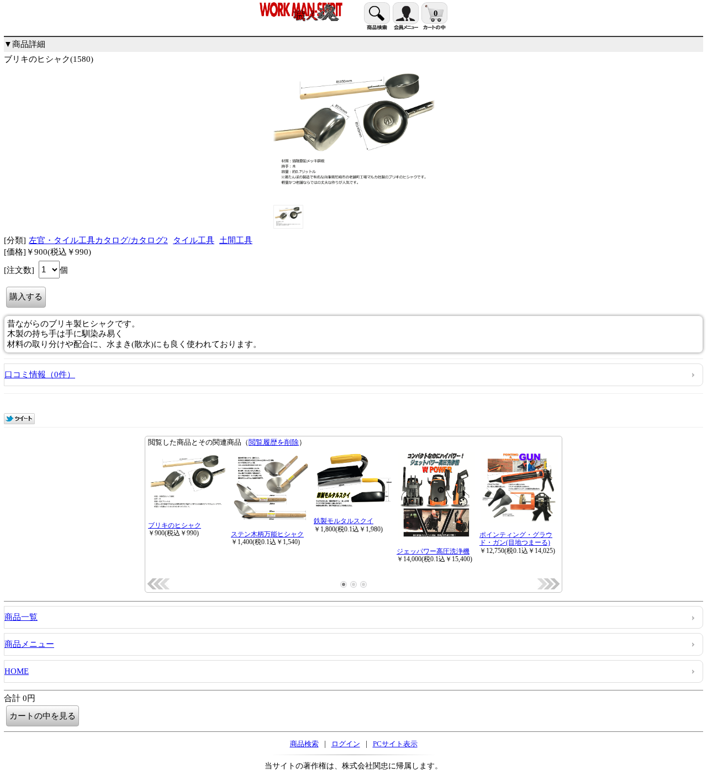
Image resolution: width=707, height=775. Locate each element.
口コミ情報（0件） (39, 374)
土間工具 (235, 240)
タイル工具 (193, 240)
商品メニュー (29, 644)
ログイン (345, 744)
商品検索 (304, 744)
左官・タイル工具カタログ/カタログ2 (98, 240)
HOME (16, 671)
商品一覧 (21, 617)
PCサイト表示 (395, 744)
